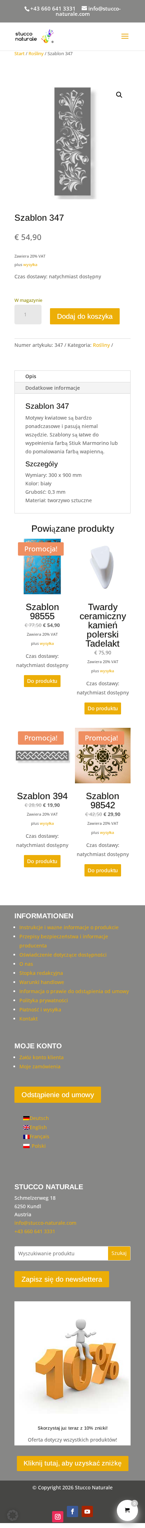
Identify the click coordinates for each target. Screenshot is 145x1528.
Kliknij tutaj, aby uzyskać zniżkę (73, 1463)
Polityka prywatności (43, 1000)
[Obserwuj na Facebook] (72, 1511)
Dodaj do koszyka (85, 316)
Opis (30, 376)
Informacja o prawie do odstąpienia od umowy (74, 991)
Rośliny (36, 53)
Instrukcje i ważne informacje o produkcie (69, 927)
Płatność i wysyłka (40, 1009)
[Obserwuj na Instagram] (57, 1516)
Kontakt (28, 1018)
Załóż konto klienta (41, 1057)
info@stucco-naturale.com (45, 1222)
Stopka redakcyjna (41, 973)
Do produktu (42, 681)
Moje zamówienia (40, 1066)
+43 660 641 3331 (53, 8)
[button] (119, 95)
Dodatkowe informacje (52, 387)
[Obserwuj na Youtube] (87, 1511)
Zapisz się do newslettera (61, 1279)
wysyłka (30, 264)
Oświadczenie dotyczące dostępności (63, 954)
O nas (26, 963)
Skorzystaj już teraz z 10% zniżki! (73, 1428)
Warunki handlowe (41, 982)
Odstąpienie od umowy (57, 1095)
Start (19, 53)
